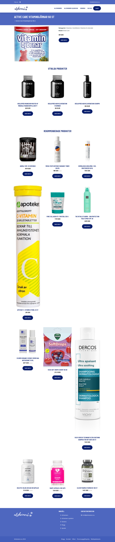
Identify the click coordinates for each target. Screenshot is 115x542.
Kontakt (68, 539)
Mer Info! (64, 40)
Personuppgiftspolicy (83, 539)
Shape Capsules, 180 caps (57, 488)
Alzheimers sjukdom (71, 8)
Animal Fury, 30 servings (28, 166)
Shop (97, 8)
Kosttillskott (76, 28)
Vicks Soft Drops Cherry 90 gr (57, 370)
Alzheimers (58, 8)
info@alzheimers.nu (95, 2)
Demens (82, 8)
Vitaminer (69, 28)
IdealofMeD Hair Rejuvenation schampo (87, 104)
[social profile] (20, 2)
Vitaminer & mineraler (86, 28)
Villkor (74, 539)
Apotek (64, 528)
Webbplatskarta (95, 539)
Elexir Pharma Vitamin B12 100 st (87, 488)
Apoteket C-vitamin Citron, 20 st (27, 310)
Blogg (90, 8)
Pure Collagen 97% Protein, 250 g (57, 216)
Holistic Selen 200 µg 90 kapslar (28, 488)
